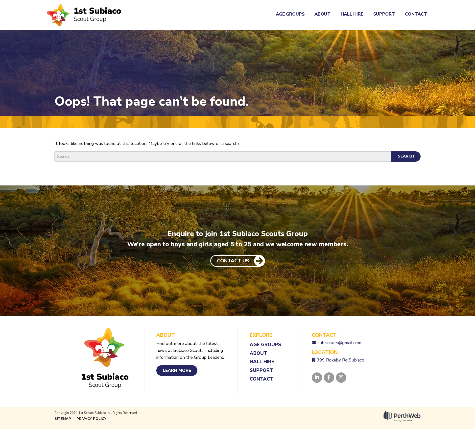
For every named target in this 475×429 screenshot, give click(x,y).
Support (384, 14)
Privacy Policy (91, 418)
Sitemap (62, 418)
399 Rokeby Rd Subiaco (340, 360)
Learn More (177, 370)
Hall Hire (352, 14)
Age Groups (290, 14)
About (322, 14)
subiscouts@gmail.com (339, 343)
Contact (416, 14)
